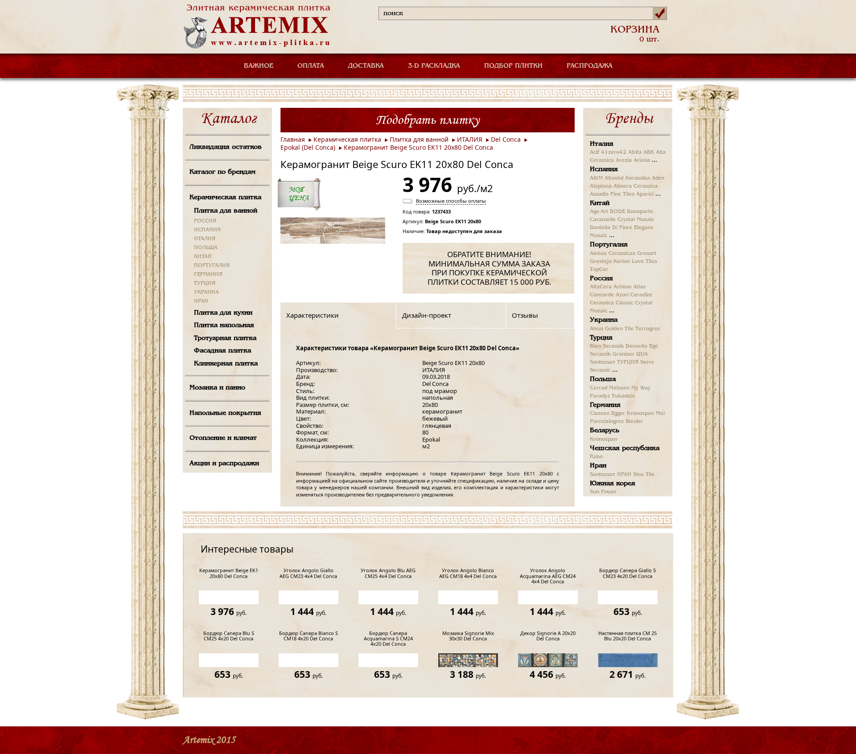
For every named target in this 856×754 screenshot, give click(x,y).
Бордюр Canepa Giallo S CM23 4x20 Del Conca (627, 573)
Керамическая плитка (225, 197)
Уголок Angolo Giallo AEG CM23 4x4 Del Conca (308, 573)
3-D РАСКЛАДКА (434, 66)
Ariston (622, 287)
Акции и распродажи (224, 463)
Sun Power (603, 492)
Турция (601, 338)
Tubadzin (623, 396)
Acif (594, 152)
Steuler (634, 421)
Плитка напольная (224, 325)
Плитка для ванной (225, 211)
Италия (601, 144)
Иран (598, 466)
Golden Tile (619, 329)
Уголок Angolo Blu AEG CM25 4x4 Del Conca (388, 573)
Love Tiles (644, 261)
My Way (640, 388)
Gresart (646, 253)
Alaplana (601, 186)
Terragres (647, 329)
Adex (658, 178)
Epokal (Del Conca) (307, 147)
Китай (599, 203)
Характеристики (312, 315)
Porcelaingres (607, 421)
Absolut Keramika (627, 178)
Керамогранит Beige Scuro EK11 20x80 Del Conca (418, 147)
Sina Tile (643, 474)
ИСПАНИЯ (207, 230)
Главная (292, 139)
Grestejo (601, 261)
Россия (601, 278)
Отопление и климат (223, 438)
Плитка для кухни (223, 313)
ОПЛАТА (310, 66)
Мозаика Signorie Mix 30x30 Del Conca (468, 636)
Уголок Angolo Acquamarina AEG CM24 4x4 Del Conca (548, 576)
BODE (617, 211)
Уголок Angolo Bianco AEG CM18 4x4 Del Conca (468, 573)
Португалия (609, 245)
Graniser (623, 354)
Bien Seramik (607, 346)
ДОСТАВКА (366, 66)
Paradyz (600, 396)
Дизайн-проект (426, 315)
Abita (635, 152)
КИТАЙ (203, 256)
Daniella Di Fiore (611, 227)
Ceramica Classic (611, 303)
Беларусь (604, 430)
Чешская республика (624, 448)
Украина (603, 320)
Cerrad (598, 388)
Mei (660, 413)
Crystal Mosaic (635, 219)
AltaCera (601, 287)
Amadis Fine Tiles (612, 194)
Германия (605, 405)
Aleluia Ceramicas (612, 253)
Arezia (624, 160)
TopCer (599, 269)
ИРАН (201, 301)
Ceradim (641, 295)
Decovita (636, 346)
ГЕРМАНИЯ (208, 274)
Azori (622, 295)
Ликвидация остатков (225, 147)
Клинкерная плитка (226, 364)
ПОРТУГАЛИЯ (212, 265)
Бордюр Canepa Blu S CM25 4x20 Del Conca (228, 636)
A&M (596, 178)
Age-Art (599, 211)
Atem (596, 329)
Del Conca (506, 139)
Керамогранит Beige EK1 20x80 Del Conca (228, 573)
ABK (648, 152)
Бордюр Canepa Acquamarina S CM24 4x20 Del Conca (388, 639)
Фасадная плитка (222, 351)
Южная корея (612, 483)
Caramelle (603, 219)
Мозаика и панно (217, 388)
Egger (618, 413)
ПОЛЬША (206, 247)
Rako (596, 456)
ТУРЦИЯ (204, 283)
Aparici (645, 194)
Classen (599, 413)
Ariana (642, 160)
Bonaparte (640, 211)
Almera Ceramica (635, 186)
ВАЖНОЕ (258, 66)
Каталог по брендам (222, 172)
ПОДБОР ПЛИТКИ (513, 66)
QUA (642, 354)
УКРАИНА (206, 292)
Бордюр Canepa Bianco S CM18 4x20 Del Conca (308, 636)
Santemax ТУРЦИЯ (614, 362)
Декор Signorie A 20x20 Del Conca (548, 636)
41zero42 (613, 152)
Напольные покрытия (225, 413)
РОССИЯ (205, 221)
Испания (604, 169)
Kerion (621, 261)
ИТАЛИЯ (204, 239)
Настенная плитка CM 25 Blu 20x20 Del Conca (627, 636)
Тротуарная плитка (225, 338)
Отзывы (525, 315)
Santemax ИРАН (610, 474)
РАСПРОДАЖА (590, 66)
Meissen (619, 388)
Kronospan (640, 413)
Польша (603, 379)
